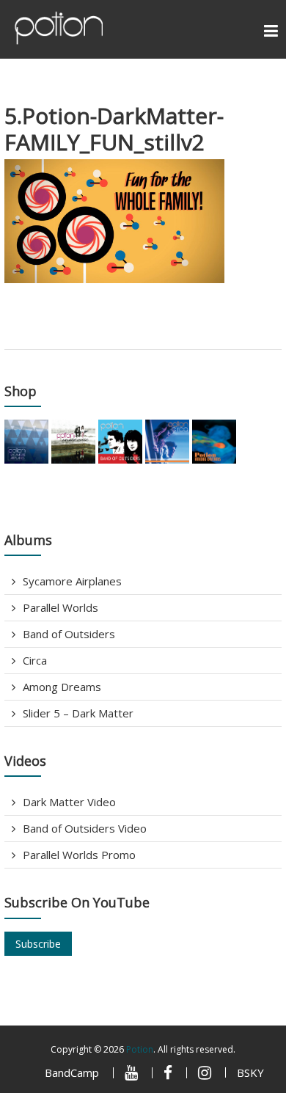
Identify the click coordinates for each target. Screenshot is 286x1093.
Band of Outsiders (69, 633)
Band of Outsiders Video (85, 828)
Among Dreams (62, 686)
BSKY (250, 1072)
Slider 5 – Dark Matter (78, 713)
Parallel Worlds (60, 607)
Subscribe (38, 944)
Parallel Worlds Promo (79, 854)
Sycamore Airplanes (72, 581)
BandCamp (72, 1072)
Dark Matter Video (69, 801)
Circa (35, 660)
